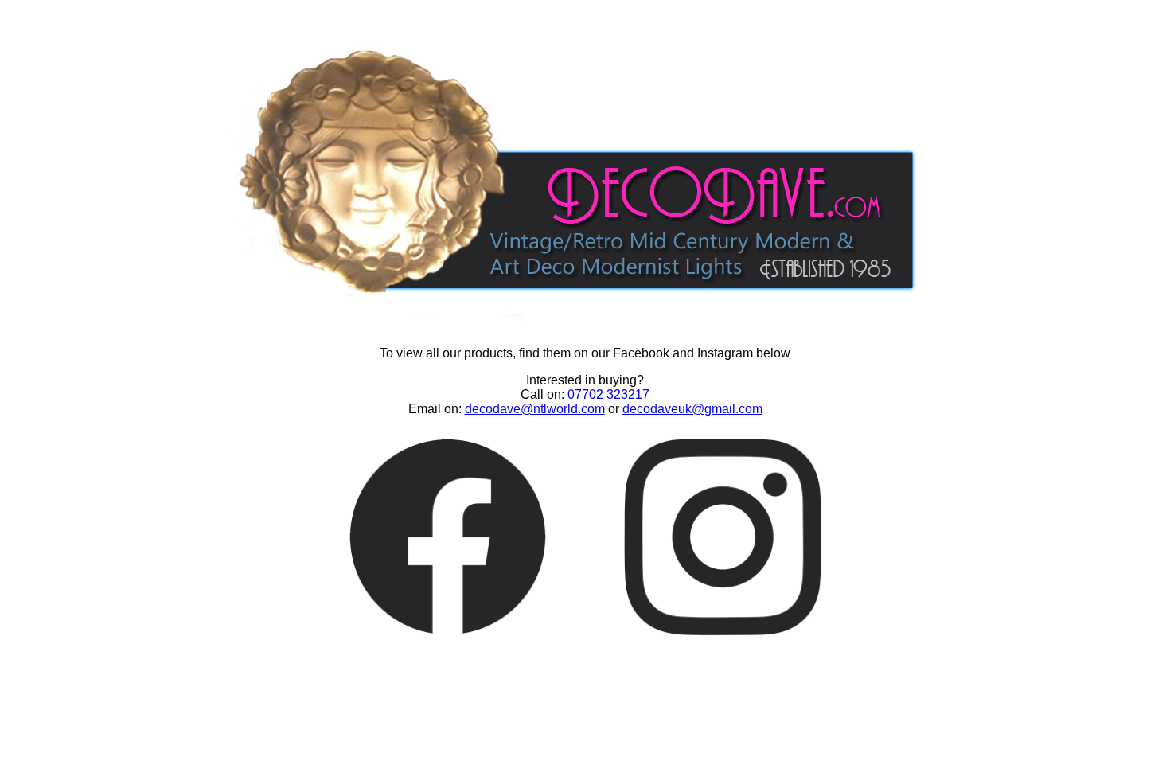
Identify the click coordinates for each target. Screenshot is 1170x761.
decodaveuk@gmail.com (692, 409)
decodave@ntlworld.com (535, 409)
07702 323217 (608, 394)
